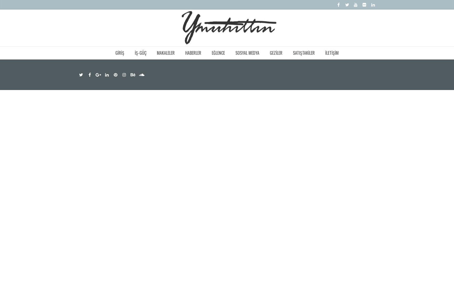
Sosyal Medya (247, 53)
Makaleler (166, 53)
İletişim (332, 53)
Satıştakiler (304, 53)
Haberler (193, 53)
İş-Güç (140, 53)
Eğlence (218, 53)
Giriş (119, 53)
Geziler (276, 53)
